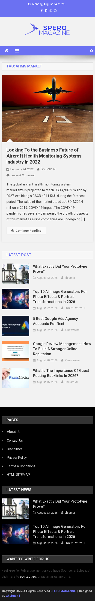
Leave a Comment (23, 175)
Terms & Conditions (21, 466)
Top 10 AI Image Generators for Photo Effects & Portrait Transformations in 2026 (60, 296)
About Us (13, 432)
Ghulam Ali (48, 169)
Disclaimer (14, 449)
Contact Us (15, 440)
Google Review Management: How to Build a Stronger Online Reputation (62, 349)
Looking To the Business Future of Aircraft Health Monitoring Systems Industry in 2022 (44, 156)
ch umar (70, 277)
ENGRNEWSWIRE (75, 308)
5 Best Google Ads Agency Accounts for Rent (55, 321)
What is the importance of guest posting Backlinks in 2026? (61, 373)
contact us (28, 576)
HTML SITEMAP (18, 475)
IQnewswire (72, 330)
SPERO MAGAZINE (63, 591)
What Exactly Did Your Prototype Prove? (60, 269)
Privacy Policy (17, 457)
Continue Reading (29, 230)
